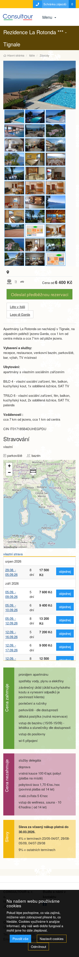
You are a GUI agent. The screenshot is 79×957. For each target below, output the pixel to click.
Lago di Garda (20, 314)
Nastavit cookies (52, 938)
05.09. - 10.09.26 (11, 607)
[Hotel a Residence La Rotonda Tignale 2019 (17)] (14, 188)
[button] (32, 472)
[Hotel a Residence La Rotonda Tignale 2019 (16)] (55, 116)
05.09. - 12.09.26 (11, 620)
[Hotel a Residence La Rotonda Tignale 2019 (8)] (14, 145)
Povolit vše (20, 938)
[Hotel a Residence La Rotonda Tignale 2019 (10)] (35, 159)
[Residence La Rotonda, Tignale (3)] (55, 188)
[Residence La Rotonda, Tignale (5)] (35, 116)
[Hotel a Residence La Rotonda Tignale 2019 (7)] (35, 202)
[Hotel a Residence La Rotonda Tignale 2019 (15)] (35, 245)
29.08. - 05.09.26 (11, 572)
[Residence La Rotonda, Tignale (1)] (55, 131)
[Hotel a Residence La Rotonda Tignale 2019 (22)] (35, 259)
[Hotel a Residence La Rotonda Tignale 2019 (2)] (14, 230)
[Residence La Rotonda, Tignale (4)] (55, 202)
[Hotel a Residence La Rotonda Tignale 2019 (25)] (35, 216)
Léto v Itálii (17, 306)
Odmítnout (38, 946)
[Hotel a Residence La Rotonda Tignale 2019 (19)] (14, 216)
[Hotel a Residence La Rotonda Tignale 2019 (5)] (35, 230)
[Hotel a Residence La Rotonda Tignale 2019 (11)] (55, 245)
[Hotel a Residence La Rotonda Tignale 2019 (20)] (55, 159)
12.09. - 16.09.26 (11, 634)
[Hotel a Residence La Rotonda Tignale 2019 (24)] (14, 173)
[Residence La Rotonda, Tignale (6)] (14, 159)
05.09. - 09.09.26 (11, 594)
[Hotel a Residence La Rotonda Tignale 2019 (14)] (39, 85)
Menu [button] (47, 17)
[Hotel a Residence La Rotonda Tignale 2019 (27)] (55, 145)
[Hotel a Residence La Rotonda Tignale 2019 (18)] (55, 230)
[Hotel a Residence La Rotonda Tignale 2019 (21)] (14, 202)
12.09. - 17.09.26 (11, 647)
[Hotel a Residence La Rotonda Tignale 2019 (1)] (14, 131)
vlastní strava (13, 554)
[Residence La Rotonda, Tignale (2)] (55, 173)
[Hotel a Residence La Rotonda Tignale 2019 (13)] (55, 216)
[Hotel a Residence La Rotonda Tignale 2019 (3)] (14, 245)
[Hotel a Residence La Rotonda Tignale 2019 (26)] (35, 131)
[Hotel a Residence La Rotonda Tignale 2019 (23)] (35, 145)
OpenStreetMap (12, 547)
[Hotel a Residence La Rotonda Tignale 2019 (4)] (55, 259)
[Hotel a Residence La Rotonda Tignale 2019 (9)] (35, 173)
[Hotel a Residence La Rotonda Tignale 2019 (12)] (14, 259)
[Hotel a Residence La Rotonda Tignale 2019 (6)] (35, 188)
